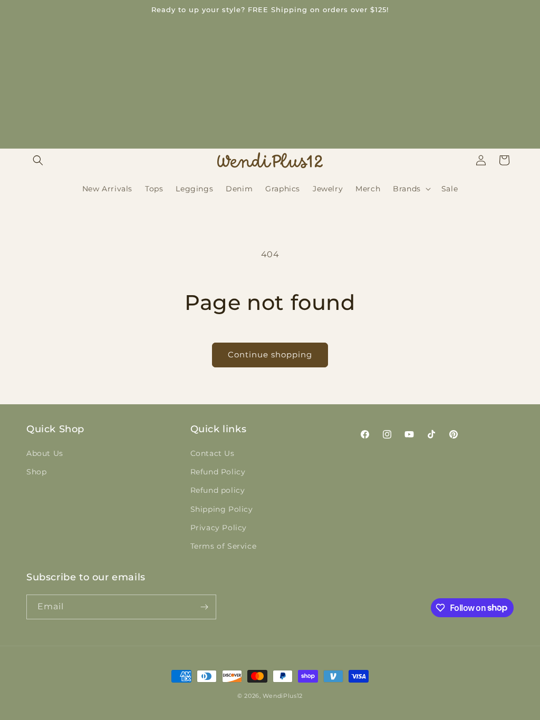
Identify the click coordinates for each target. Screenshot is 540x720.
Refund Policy (218, 471)
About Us (44, 453)
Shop (36, 471)
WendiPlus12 (283, 695)
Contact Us (212, 453)
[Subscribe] (204, 607)
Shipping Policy (221, 509)
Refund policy (217, 490)
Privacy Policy (218, 527)
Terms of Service (223, 546)
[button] (38, 160)
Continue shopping (270, 354)
